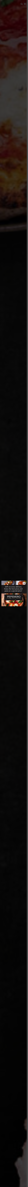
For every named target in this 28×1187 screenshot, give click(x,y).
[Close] (24, 583)
